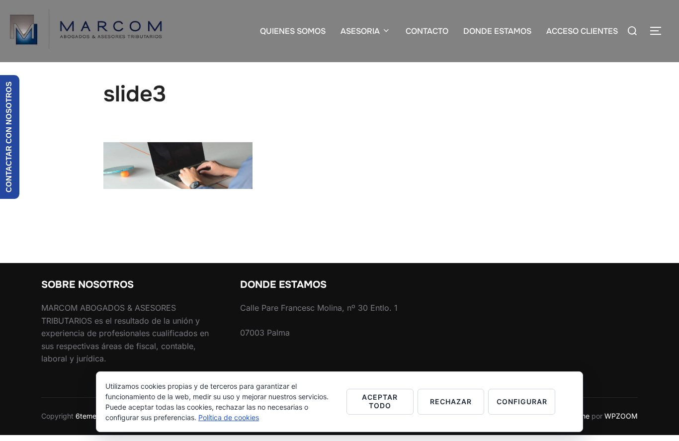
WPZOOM (621, 416)
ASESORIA (360, 31)
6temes (88, 416)
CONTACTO (427, 31)
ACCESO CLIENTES (582, 31)
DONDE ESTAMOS (497, 31)
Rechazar (451, 401)
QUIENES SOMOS (293, 31)
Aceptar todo (380, 401)
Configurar (522, 401)
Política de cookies (228, 417)
